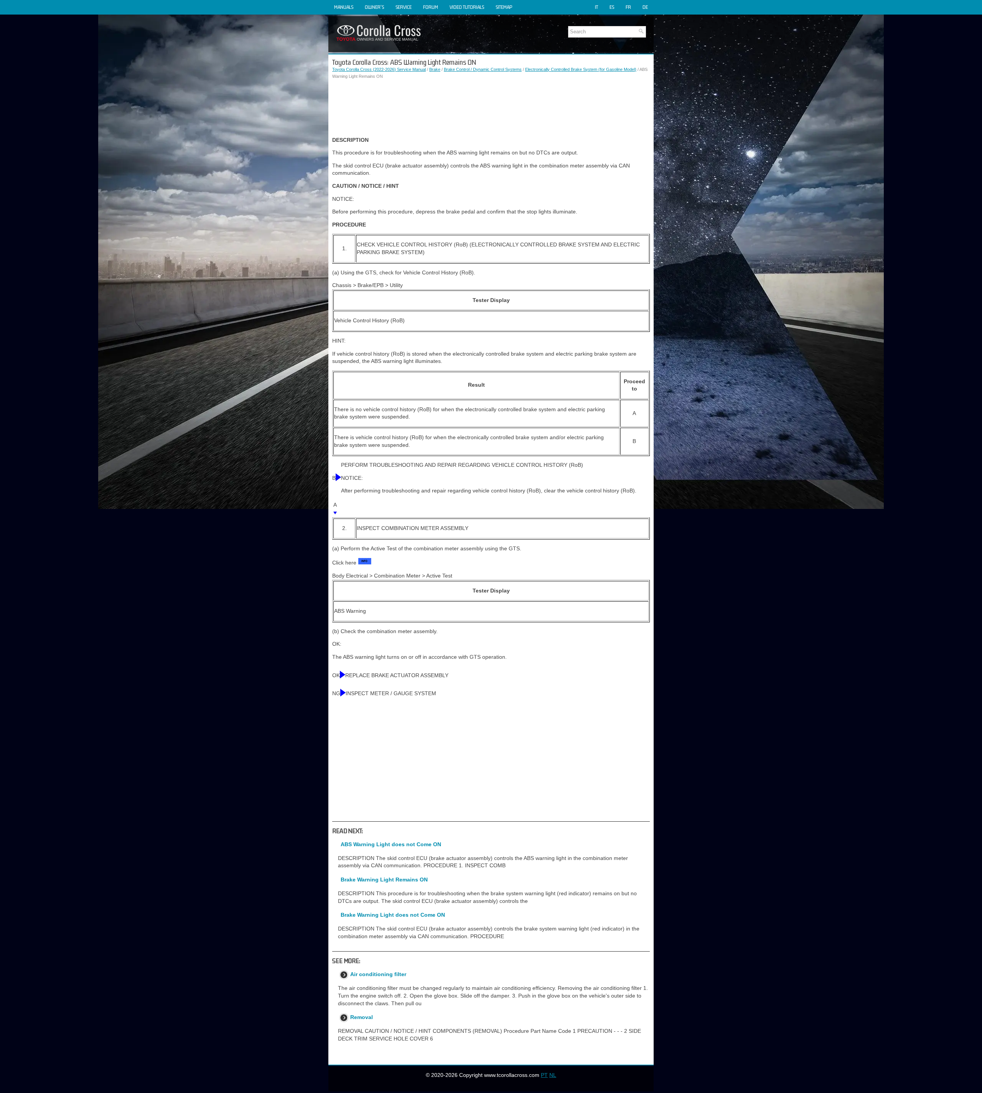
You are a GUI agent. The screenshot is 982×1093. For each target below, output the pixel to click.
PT (544, 1075)
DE (645, 7)
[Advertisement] (491, 108)
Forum (430, 7)
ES (612, 7)
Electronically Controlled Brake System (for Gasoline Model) (580, 69)
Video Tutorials (467, 7)
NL (552, 1075)
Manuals (343, 7)
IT (596, 7)
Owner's (374, 7)
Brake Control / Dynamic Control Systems (483, 69)
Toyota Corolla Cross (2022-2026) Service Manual (379, 69)
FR (628, 7)
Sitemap (504, 7)
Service (403, 7)
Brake (434, 69)
